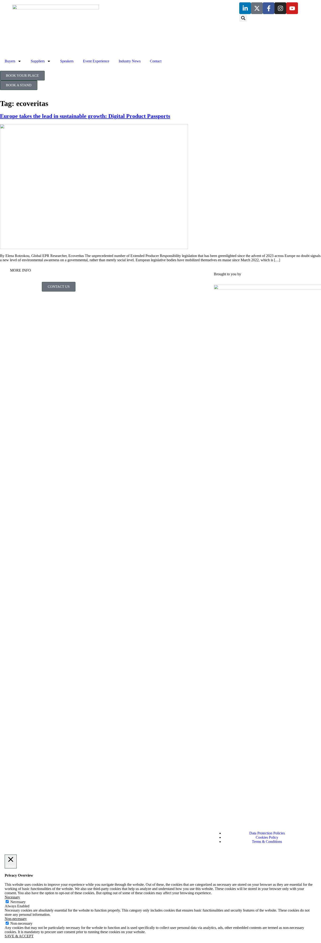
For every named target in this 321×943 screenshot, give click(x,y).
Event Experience (96, 61)
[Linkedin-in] (245, 8)
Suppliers (38, 61)
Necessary (18, 902)
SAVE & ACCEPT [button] (19, 936)
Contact (155, 61)
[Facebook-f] (268, 8)
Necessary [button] (12, 897)
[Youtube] (292, 8)
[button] (243, 18)
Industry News (130, 61)
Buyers (10, 61)
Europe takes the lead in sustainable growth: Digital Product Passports (85, 116)
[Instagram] (280, 8)
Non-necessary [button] (16, 919)
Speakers (67, 61)
